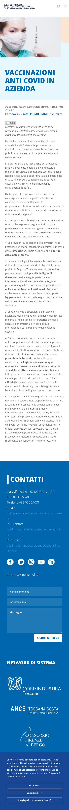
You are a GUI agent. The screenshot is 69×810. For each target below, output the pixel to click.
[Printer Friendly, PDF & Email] (10, 122)
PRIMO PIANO (39, 114)
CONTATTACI (48, 638)
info (25, 114)
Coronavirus (13, 114)
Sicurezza (56, 114)
